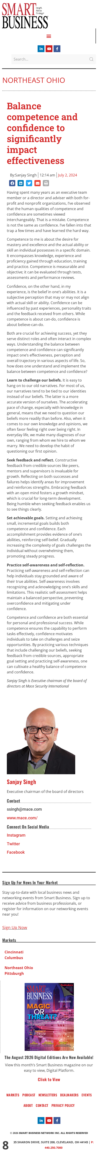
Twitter (13, 844)
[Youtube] (49, 48)
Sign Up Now (14, 927)
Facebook (16, 852)
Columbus (14, 957)
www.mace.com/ (22, 818)
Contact (42, 1105)
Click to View (49, 1079)
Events (87, 1094)
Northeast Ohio (33, 80)
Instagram (16, 835)
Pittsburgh (14, 973)
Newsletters (48, 1094)
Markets (12, 1094)
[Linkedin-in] (41, 48)
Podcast (28, 1094)
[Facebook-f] (57, 48)
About (28, 1105)
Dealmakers (69, 1094)
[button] (49, 36)
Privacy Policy (63, 1105)
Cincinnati (14, 952)
